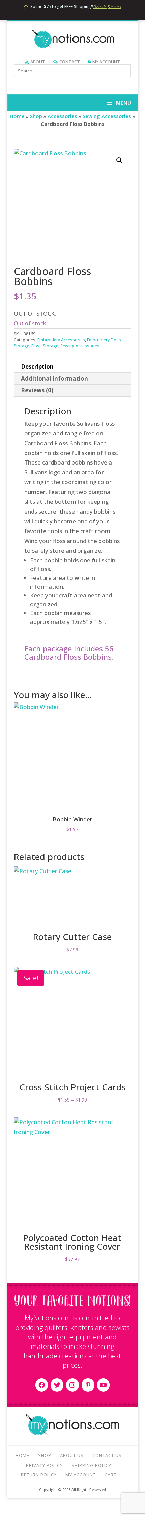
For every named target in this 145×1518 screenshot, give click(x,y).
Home (17, 116)
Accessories (62, 116)
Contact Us (107, 1455)
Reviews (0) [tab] (37, 390)
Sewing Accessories (107, 116)
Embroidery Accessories (61, 340)
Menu (123, 102)
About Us (72, 1455)
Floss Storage (44, 346)
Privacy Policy (44, 1465)
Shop (36, 116)
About (37, 62)
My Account (106, 62)
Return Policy (39, 1475)
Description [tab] (37, 366)
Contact (69, 62)
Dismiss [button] (114, 6)
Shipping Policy (91, 1465)
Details (100, 6)
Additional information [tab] (54, 378)
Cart (110, 1475)
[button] (119, 160)
